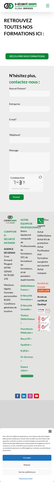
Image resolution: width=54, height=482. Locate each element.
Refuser (27, 465)
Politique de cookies (26, 478)
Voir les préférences (27, 472)
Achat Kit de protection (43, 241)
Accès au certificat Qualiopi (42, 300)
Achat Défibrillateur (43, 233)
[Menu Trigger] (47, 5)
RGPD (7, 299)
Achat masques (41, 271)
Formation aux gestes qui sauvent (43, 262)
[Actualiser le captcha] (40, 177)
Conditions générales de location (10, 307)
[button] (50, 431)
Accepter (27, 458)
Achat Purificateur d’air (43, 250)
